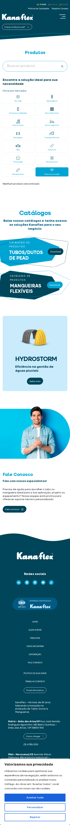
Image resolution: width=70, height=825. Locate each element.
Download (55, 251)
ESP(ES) (65, 4)
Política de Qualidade (38, 9)
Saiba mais (35, 381)
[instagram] (26, 582)
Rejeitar (35, 817)
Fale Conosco (35, 663)
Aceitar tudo (35, 797)
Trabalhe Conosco (60, 9)
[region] (35, 792)
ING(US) (54, 4)
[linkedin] (18, 582)
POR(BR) (43, 4)
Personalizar (35, 807)
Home (35, 622)
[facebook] (35, 582)
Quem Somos (35, 630)
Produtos (35, 638)
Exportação (35, 654)
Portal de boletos (35, 690)
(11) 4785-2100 (31, 744)
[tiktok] (51, 582)
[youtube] (43, 582)
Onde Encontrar (35, 646)
